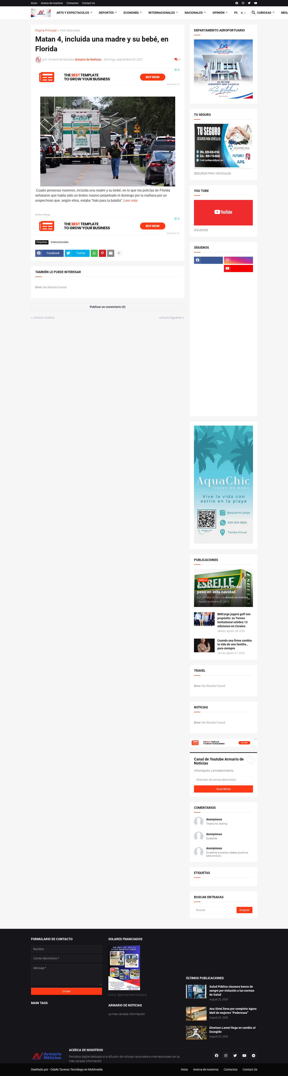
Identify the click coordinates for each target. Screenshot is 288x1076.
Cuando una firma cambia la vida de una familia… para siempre (234, 644)
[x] (208, 268)
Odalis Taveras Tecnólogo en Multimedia (76, 1069)
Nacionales (194, 12)
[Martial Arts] (238, 317)
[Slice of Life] (208, 383)
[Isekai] (208, 301)
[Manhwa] (208, 317)
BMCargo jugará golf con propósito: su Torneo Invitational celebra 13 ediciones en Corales (233, 620)
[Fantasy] (238, 276)
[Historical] (208, 293)
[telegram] (253, 1055)
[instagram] (243, 3)
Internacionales (161, 12)
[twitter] (249, 3)
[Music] (238, 342)
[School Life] (238, 359)
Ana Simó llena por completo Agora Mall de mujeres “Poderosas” (233, 1010)
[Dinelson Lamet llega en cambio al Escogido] (196, 1033)
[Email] (110, 253)
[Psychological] (238, 350)
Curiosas (264, 12)
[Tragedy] (208, 400)
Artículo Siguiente (170, 317)
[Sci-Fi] (208, 367)
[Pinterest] (102, 253)
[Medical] (238, 334)
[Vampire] (238, 400)
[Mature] (208, 326)
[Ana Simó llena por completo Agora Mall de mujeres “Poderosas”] (196, 1014)
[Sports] (238, 383)
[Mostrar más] (118, 253)
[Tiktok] (208, 276)
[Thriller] (238, 391)
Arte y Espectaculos (73, 12)
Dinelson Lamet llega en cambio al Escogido (232, 1029)
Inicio (34, 3)
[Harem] (238, 285)
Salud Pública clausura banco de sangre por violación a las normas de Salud (231, 990)
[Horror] (238, 293)
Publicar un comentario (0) (107, 307)
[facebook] (237, 3)
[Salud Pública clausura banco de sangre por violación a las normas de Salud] (196, 991)
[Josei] (238, 301)
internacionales (70, 30)
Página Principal (46, 30)
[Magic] (208, 309)
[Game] (208, 285)
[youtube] (255, 3)
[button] (243, 13)
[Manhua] (238, 309)
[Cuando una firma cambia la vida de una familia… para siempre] (204, 645)
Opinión (219, 12)
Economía (131, 12)
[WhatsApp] (94, 253)
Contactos (72, 3)
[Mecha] (238, 326)
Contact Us (88, 3)
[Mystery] (208, 350)
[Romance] (208, 359)
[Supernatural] (208, 391)
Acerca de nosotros (52, 3)
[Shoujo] (208, 375)
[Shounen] (238, 375)
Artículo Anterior (44, 317)
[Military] (208, 342)
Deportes (106, 12)
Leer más (130, 200)
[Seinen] (238, 367)
